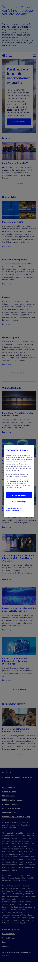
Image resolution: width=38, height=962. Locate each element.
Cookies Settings (19, 502)
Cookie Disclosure (12, 510)
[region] (19, 481)
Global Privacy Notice (13, 508)
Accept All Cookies (19, 495)
